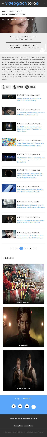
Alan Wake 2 (23, 345)
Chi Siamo (13, 419)
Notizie (20, 87)
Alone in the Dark (23, 388)
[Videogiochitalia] (21, 4)
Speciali (32, 87)
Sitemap (34, 419)
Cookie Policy (29, 426)
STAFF (20, 419)
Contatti (26, 419)
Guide (8, 87)
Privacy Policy (18, 426)
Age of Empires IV (23, 302)
